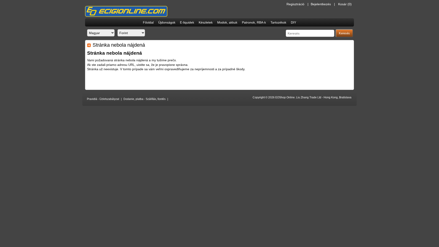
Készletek (206, 22)
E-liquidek (187, 22)
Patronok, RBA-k (254, 22)
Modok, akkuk (227, 22)
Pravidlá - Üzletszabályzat (103, 99)
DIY (293, 22)
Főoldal (148, 22)
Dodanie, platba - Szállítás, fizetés (144, 99)
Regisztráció (295, 4)
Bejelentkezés (321, 4)
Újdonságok (166, 22)
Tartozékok (278, 22)
